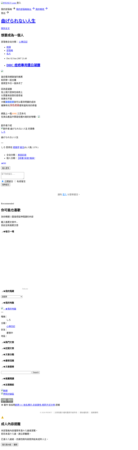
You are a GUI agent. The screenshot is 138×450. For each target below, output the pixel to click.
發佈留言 (5, 185)
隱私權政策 (84, 412)
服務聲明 (94, 412)
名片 (8, 54)
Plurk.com (25, 288)
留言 (22, 147)
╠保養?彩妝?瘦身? (26, 158)
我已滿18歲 (6, 445)
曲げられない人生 (18, 21)
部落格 (9, 50)
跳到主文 (5, 28)
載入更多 (5, 168)
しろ (3, 132)
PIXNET (49, 412)
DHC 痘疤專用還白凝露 (23, 65)
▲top (3, 163)
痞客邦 (16, 147)
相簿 (8, 47)
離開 (15, 445)
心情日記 (23, 42)
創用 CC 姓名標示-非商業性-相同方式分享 (35, 405)
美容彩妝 (22, 155)
